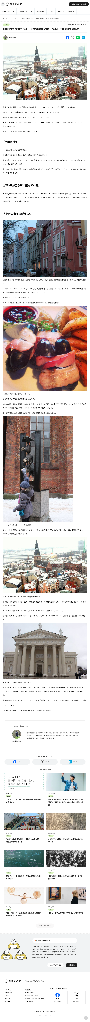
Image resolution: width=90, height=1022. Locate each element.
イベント (7, 998)
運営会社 (28, 990)
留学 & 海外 (8, 993)
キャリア (7, 1001)
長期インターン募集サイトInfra (45, 1015)
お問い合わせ (29, 1001)
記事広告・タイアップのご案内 (34, 998)
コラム (14, 18)
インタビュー (9, 990)
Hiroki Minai (12, 37)
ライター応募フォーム (31, 995)
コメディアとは (29, 993)
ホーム (5, 18)
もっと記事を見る (45, 926)
